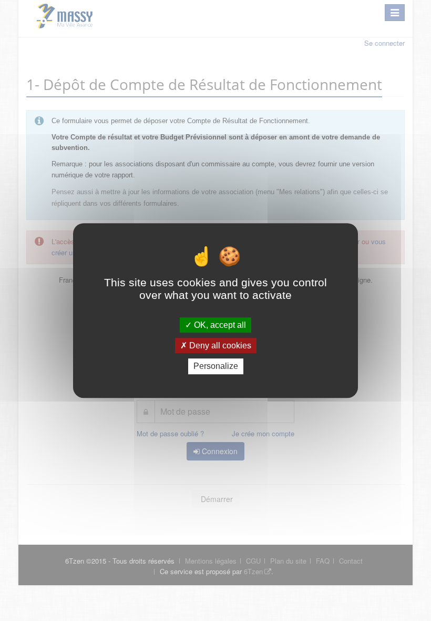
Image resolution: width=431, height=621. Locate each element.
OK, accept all (219, 324)
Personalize (215, 366)
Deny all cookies (219, 345)
